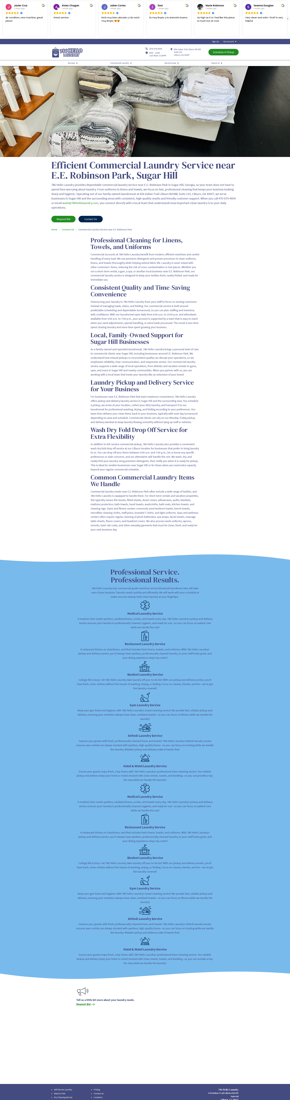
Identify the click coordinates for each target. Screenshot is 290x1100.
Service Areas (170, 63)
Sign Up (215, 41)
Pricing (97, 1089)
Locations (98, 1097)
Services (71, 63)
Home (54, 229)
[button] (287, 18)
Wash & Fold (59, 1093)
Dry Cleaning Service (63, 1097)
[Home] (67, 52)
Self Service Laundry (63, 1089)
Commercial (68, 229)
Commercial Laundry (119, 63)
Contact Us (99, 1093)
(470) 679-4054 (155, 48)
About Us (215, 63)
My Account (228, 41)
